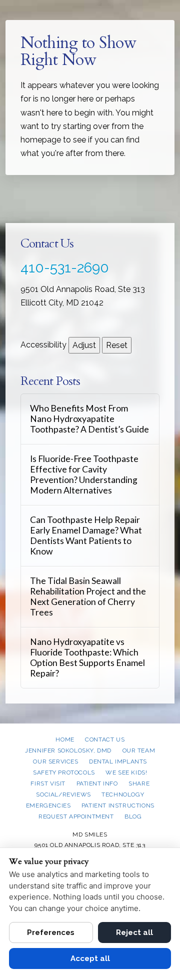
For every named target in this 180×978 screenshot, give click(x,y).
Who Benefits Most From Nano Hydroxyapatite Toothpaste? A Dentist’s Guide (89, 418)
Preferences (50, 932)
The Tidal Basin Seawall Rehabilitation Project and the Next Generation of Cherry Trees (88, 597)
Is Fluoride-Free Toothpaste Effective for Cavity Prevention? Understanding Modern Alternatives (84, 475)
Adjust (84, 345)
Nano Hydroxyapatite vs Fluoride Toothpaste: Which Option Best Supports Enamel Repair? (87, 657)
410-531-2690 (64, 268)
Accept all (90, 958)
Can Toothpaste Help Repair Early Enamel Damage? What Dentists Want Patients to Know (86, 535)
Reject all (134, 932)
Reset (117, 345)
